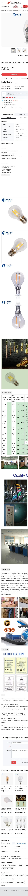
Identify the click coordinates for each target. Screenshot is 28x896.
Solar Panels (4, 851)
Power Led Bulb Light (19, 879)
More (2, 885)
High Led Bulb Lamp (7, 879)
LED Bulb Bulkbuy (20, 882)
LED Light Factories (19, 875)
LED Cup (4, 865)
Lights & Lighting (8, 10)
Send (14, 762)
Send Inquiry (14, 74)
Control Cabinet (4, 846)
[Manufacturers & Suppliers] (14, 2)
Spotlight (21, 865)
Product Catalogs (22, 843)
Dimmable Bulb (12, 865)
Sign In (3, 107)
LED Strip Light (18, 846)
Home (2, 10)
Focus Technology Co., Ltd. (18, 890)
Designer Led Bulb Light (8, 868)
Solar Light (17, 851)
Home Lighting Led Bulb (8, 882)
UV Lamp (3, 849)
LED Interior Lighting (17, 10)
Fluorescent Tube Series (20, 849)
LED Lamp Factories (7, 875)
